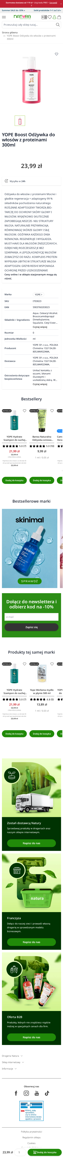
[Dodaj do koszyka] (14, 480)
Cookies (31, 1143)
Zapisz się (32, 627)
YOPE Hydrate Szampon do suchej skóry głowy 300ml (14, 438)
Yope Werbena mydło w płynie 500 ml (42, 691)
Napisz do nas (31, 843)
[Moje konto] (54, 17)
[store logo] (22, 17)
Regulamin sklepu (31, 1137)
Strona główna (10, 32)
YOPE (38, 294)
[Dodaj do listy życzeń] (24, 410)
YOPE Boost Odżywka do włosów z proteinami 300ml (31, 37)
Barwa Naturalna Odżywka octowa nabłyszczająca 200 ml (42, 438)
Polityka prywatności (31, 1131)
